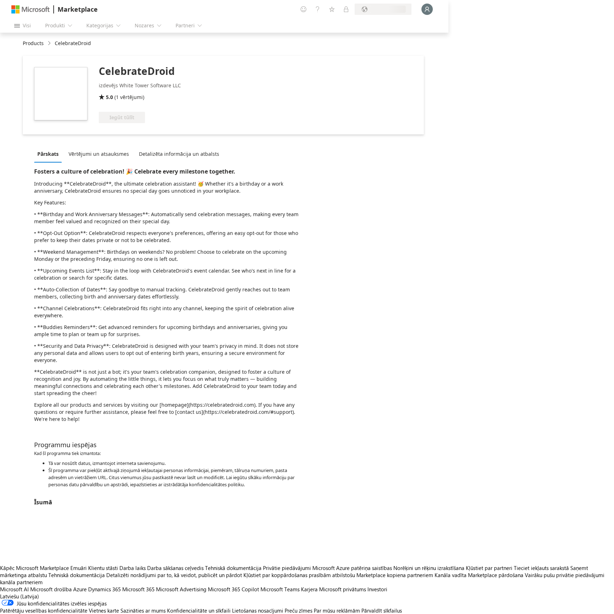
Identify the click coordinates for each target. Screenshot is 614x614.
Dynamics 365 (104, 589)
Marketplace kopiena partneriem (394, 575)
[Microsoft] (30, 9)
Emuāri (78, 567)
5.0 (109, 97)
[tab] (49, 153)
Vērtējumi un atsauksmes (99, 153)
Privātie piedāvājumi (287, 567)
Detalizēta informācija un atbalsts (179, 153)
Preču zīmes (298, 610)
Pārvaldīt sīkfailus (381, 610)
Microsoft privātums (342, 589)
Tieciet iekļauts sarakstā (541, 567)
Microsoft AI (14, 589)
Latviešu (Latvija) (19, 596)
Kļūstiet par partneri (489, 567)
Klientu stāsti (103, 567)
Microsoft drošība (51, 589)
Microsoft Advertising (181, 589)
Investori (377, 589)
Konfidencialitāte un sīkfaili (199, 610)
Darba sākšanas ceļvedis (175, 567)
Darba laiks (132, 567)
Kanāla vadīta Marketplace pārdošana (479, 575)
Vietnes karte (104, 610)
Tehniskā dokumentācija (233, 567)
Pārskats (48, 153)
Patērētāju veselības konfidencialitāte (43, 610)
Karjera (309, 589)
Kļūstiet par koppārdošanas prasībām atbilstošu (299, 575)
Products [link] (33, 43)
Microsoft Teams (280, 589)
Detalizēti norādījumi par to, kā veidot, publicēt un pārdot (174, 575)
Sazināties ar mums (143, 610)
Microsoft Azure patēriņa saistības (352, 567)
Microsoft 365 (138, 589)
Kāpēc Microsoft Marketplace (34, 567)
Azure (80, 589)
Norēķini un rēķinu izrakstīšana (428, 567)
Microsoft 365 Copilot (233, 589)
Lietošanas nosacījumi (257, 610)
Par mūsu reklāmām (337, 610)
